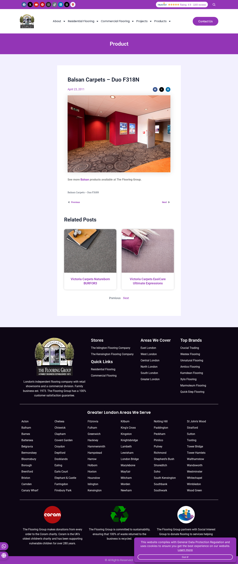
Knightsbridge (129, 440)
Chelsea (59, 421)
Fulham (92, 427)
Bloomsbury (28, 459)
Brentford (27, 471)
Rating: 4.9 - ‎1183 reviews (193, 4)
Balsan (84, 179)
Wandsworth (194, 465)
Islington (93, 484)
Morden (125, 484)
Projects (142, 21)
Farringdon (61, 484)
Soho (157, 471)
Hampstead (95, 452)
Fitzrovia (93, 421)
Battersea (27, 440)
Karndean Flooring (191, 373)
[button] (155, 89)
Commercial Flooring (115, 21)
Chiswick (60, 427)
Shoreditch (160, 465)
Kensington (95, 490)
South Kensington (165, 477)
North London (149, 366)
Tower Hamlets (196, 452)
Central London (150, 360)
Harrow (92, 459)
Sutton (191, 434)
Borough (26, 465)
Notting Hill (161, 421)
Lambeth (126, 446)
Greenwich (94, 434)
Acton (25, 421)
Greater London (150, 379)
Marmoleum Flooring (193, 385)
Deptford (60, 452)
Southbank (160, 484)
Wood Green (194, 490)
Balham (26, 427)
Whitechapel (194, 477)
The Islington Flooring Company (110, 348)
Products (160, 21)
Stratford (192, 427)
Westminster (194, 471)
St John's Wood (196, 421)
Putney (158, 446)
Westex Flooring (190, 354)
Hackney (93, 440)
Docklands (61, 459)
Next (126, 298)
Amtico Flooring (190, 366)
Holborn (92, 465)
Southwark (160, 490)
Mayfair (125, 471)
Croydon (60, 446)
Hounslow (94, 477)
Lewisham (127, 452)
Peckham (159, 434)
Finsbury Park (63, 490)
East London (148, 348)
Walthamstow (195, 459)
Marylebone (128, 465)
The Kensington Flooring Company (112, 354)
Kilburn (125, 421)
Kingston (126, 434)
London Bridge (130, 459)
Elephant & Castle (65, 477)
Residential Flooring (81, 21)
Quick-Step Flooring (192, 391)
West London (149, 354)
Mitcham (126, 477)
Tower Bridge (195, 446)
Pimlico (158, 440)
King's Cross (128, 427)
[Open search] (214, 4)
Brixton (25, 477)
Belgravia (27, 446)
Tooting (191, 440)
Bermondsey (29, 452)
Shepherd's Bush (164, 459)
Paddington (161, 427)
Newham (126, 490)
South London (149, 373)
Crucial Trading (189, 348)
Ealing (58, 465)
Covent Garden (64, 440)
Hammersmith (96, 446)
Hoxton (92, 471)
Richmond (160, 452)
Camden (26, 484)
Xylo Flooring (188, 379)
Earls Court (61, 471)
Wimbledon (194, 484)
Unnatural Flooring (191, 360)
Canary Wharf (29, 490)
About (57, 21)
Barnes (25, 434)
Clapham (60, 434)
